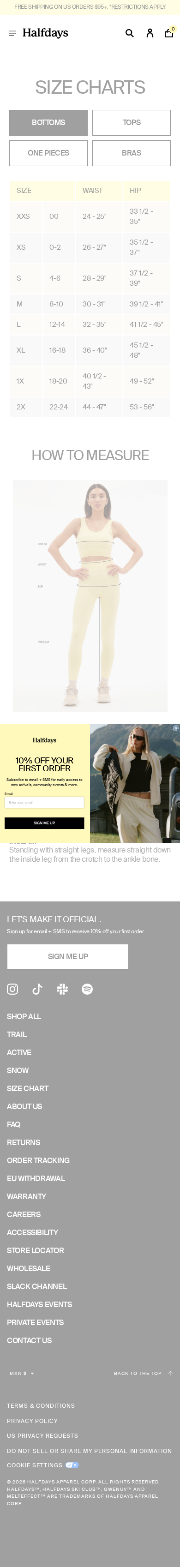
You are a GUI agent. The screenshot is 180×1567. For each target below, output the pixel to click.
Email (9, 793)
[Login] (150, 33)
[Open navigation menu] (12, 33)
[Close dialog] (176, 728)
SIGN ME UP (44, 823)
